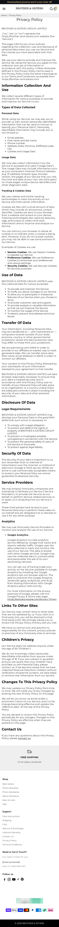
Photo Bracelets (10, 788)
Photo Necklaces (10, 792)
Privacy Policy (9, 840)
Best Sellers (8, 784)
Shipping (6, 820)
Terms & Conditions (12, 844)
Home (4, 15)
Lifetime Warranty (11, 832)
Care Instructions (11, 816)
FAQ (4, 824)
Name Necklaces (10, 796)
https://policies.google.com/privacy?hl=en (32, 599)
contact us (24, 738)
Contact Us (8, 836)
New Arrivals (8, 800)
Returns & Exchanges (12, 828)
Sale (4, 804)
